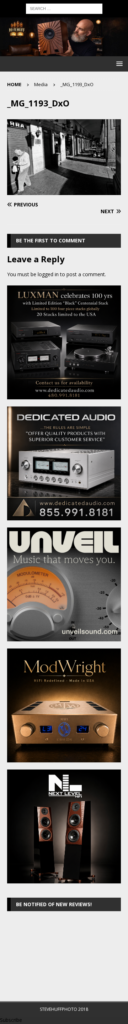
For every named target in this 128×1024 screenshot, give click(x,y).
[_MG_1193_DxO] (64, 191)
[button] (118, 63)
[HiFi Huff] (64, 52)
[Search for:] (64, 8)
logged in (48, 274)
